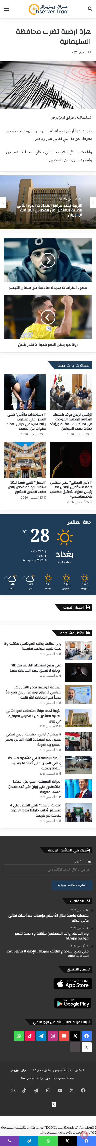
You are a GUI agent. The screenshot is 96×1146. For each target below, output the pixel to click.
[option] (48, 202)
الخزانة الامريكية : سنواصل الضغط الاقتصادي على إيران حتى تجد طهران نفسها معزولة (34, 787)
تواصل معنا (27, 1078)
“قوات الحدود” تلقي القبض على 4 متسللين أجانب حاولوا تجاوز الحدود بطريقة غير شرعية (35, 810)
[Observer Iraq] (48, 9)
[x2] (87, 1047)
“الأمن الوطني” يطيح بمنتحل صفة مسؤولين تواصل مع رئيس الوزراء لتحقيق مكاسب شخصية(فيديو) (71, 489)
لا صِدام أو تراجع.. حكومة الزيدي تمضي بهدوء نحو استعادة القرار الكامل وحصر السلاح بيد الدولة (33, 739)
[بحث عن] (89, 10)
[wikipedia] (75, 1047)
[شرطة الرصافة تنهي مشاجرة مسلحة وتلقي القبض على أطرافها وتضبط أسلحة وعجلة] (78, 765)
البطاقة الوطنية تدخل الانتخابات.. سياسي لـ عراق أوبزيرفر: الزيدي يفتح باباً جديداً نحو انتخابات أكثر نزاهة (33, 692)
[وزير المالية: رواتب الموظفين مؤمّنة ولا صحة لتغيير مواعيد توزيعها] (78, 650)
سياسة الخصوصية (64, 1078)
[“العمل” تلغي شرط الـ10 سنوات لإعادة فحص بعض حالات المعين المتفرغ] (25, 460)
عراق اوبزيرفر (19, 1070)
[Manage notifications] (84, 1135)
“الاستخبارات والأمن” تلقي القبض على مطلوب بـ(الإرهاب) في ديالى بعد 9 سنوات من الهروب (26, 421)
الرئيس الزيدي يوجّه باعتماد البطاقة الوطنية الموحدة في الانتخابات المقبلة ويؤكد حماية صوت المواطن (71, 421)
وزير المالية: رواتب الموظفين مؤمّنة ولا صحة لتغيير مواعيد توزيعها (32, 646)
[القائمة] (6, 10)
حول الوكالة (43, 1078)
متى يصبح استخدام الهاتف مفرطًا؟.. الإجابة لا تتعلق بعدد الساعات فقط (35, 668)
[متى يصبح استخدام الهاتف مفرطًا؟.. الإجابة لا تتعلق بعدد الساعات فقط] (78, 672)
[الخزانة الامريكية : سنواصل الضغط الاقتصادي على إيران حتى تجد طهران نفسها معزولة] (78, 788)
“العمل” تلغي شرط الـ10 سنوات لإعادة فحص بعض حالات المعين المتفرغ (27, 487)
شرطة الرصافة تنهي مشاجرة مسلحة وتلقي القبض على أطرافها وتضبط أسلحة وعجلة (34, 763)
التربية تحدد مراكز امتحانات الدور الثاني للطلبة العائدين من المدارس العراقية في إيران (33, 716)
